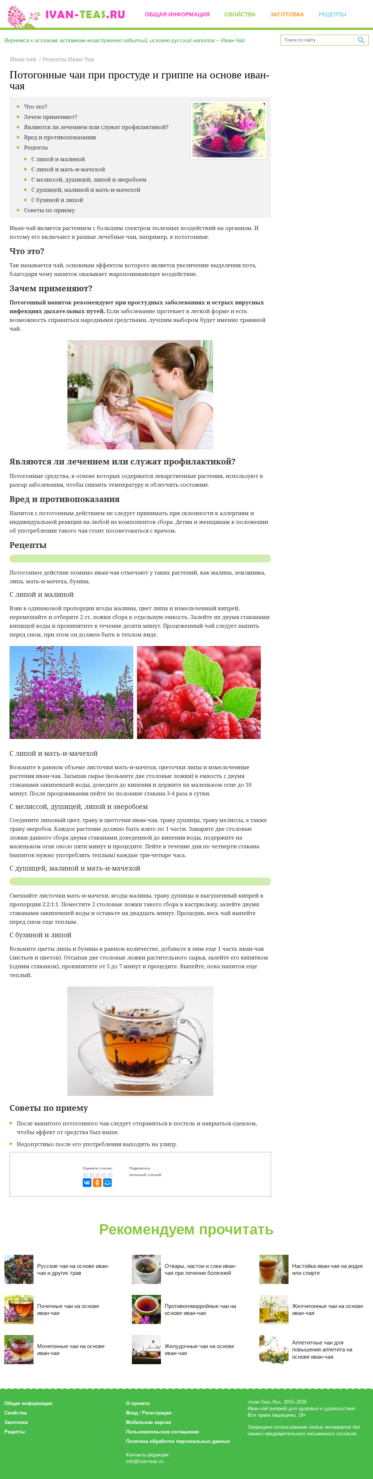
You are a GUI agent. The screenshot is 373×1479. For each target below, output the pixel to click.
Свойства (240, 14)
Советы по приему (49, 210)
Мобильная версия (148, 1422)
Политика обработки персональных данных (178, 1441)
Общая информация (177, 14)
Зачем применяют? (51, 116)
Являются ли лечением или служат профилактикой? (96, 127)
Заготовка (287, 14)
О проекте (138, 1403)
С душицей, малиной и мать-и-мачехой (85, 189)
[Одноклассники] (97, 1182)
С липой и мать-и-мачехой (68, 169)
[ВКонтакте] (87, 1182)
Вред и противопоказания (60, 137)
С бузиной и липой (57, 199)
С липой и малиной (58, 159)
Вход (132, 1413)
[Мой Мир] (107, 1182)
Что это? (35, 106)
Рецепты (332, 14)
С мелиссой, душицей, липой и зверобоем (88, 179)
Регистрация (157, 1413)
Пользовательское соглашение (162, 1432)
